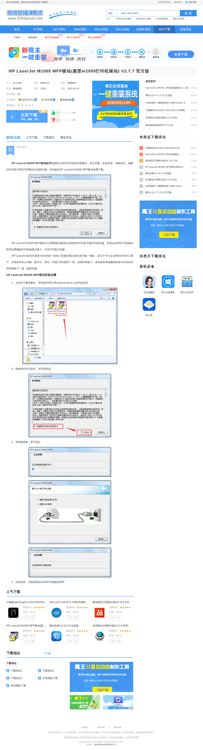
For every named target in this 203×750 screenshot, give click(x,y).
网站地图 (118, 727)
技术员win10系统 (124, 19)
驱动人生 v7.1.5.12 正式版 (159, 95)
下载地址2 (48, 670)
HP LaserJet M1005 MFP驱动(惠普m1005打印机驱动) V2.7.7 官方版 (26, 625)
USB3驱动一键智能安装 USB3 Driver (169, 186)
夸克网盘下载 (18, 685)
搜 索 (188, 13)
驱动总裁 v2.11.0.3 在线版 (64, 625)
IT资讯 (17, 37)
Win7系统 (59, 29)
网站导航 (192, 2)
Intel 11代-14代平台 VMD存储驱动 (169, 154)
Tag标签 (84, 727)
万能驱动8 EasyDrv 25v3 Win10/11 (169, 148)
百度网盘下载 (50, 678)
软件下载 (164, 29)
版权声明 (101, 727)
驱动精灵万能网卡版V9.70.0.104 (111, 602)
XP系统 (38, 29)
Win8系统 (80, 29)
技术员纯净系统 (13, 2)
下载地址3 (16, 678)
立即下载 (29, 617)
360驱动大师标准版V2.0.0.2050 (161, 117)
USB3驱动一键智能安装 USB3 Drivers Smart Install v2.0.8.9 (167, 102)
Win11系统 (122, 29)
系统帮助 (32, 37)
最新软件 (178, 2)
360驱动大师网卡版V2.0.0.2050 (110, 625)
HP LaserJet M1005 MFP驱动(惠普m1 (169, 167)
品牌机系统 (143, 29)
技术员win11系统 (143, 19)
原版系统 (185, 29)
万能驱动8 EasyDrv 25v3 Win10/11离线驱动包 (167, 110)
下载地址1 (16, 670)
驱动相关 (22, 147)
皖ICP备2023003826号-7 (105, 745)
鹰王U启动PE (179, 19)
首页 (17, 29)
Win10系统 (101, 29)
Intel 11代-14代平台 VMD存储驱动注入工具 (167, 88)
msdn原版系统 (162, 19)
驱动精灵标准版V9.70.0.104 (159, 125)
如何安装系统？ (165, 2)
